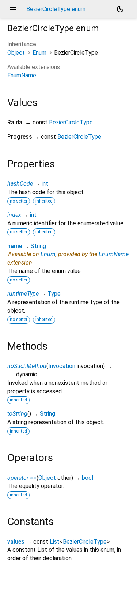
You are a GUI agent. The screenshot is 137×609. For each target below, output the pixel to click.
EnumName (21, 75)
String (38, 245)
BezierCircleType (71, 122)
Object (16, 52)
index (14, 214)
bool (87, 477)
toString (17, 413)
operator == (22, 477)
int (45, 183)
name (14, 245)
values (15, 541)
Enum (39, 52)
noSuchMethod (26, 365)
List (55, 541)
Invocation (61, 365)
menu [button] (13, 9)
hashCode (20, 183)
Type (54, 293)
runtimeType (23, 293)
